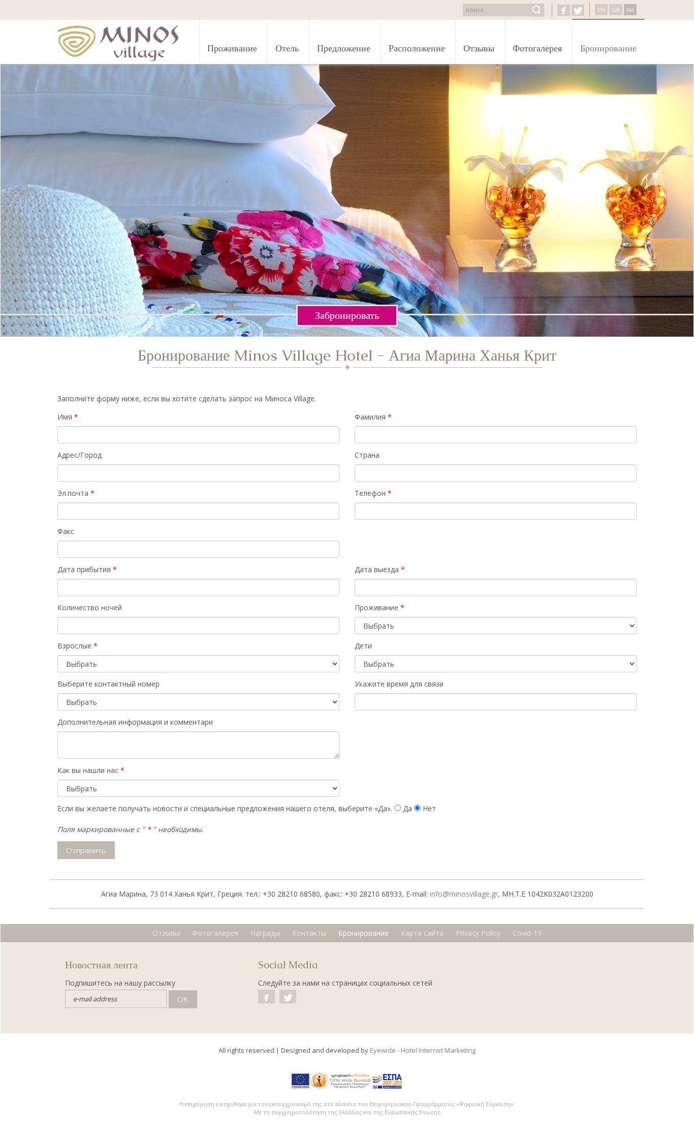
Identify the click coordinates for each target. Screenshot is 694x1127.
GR (616, 9)
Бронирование (608, 48)
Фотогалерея (537, 48)
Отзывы (478, 48)
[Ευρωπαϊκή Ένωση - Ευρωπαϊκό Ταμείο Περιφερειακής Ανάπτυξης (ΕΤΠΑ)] (300, 1080)
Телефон (370, 493)
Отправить (86, 850)
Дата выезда (377, 569)
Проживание (232, 48)
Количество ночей (89, 607)
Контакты (309, 933)
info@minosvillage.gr (464, 894)
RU (630, 9)
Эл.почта (72, 493)
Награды (265, 933)
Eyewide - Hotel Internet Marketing (423, 1050)
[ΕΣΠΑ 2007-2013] (387, 1080)
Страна (367, 455)
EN (601, 9)
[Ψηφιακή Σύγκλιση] (341, 1080)
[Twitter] (578, 10)
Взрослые (74, 645)
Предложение (343, 48)
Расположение (417, 48)
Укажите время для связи (399, 684)
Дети (363, 645)
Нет (429, 808)
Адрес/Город (79, 455)
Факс (65, 531)
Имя (64, 417)
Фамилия (370, 417)
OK (182, 999)
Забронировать (347, 315)
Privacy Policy (478, 933)
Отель (287, 48)
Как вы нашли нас (87, 770)
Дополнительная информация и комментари (135, 722)
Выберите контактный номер (108, 684)
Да (407, 808)
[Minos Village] (124, 43)
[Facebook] (563, 10)
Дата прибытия (84, 569)
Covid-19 (527, 933)
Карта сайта (422, 933)
